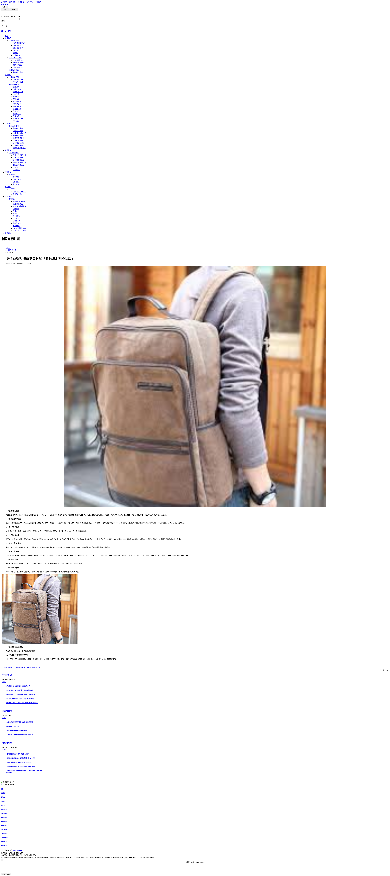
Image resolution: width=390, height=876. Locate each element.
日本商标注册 (18, 145)
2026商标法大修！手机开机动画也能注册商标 (19, 690)
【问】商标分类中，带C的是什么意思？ (18, 754)
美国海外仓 (17, 223)
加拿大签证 (17, 179)
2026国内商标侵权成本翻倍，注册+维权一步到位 (20, 698)
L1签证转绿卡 (18, 48)
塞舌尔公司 (17, 104)
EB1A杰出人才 (18, 60)
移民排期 (21, 2)
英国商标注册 (18, 140)
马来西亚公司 (18, 118)
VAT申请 (16, 209)
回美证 (15, 53)
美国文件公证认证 (19, 155)
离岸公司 (8, 75)
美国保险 (16, 226)
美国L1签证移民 (15, 41)
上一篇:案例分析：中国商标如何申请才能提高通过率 (21, 667)
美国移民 (8, 38)
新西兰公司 (17, 109)
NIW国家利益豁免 (19, 62)
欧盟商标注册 (18, 136)
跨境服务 (8, 196)
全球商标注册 (14, 126)
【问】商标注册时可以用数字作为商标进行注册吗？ (21, 766)
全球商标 (8, 123)
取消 (5, 9)
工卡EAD (16, 55)
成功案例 (7, 711)
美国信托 (16, 211)
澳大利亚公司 (18, 92)
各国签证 (12, 175)
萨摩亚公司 (17, 114)
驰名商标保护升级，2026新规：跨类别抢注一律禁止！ (22, 703)
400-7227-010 (17, 850)
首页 (6, 36)
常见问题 (7, 743)
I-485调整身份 (18, 67)
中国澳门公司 (18, 82)
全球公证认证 (14, 153)
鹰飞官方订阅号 (8, 784)
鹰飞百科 (8, 233)
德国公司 (16, 111)
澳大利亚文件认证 (19, 162)
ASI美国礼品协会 (19, 201)
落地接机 (16, 216)
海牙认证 (8, 150)
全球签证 (8, 172)
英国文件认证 (18, 157)
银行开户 (12, 189)
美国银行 (8, 187)
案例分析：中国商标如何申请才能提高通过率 (19, 734)
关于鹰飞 (4, 2)
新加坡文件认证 (18, 160)
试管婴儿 (16, 218)
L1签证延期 (17, 45)
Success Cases (7, 715)
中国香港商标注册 (19, 133)
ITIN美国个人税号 (19, 231)
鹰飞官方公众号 (8, 782)
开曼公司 (16, 97)
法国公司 (16, 121)
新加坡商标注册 (18, 143)
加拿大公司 (17, 89)
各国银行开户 (18, 194)
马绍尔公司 (17, 106)
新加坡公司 (17, 101)
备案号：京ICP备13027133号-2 (47, 855)
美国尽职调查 (18, 204)
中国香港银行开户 (19, 192)
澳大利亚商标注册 (19, 148)
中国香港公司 (18, 79)
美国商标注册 (18, 128)
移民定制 (12, 2)
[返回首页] (2, 13)
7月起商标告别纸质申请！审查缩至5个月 (18, 686)
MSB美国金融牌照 (19, 206)
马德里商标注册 (18, 138)
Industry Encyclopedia (9, 747)
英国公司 (16, 99)
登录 (2, 4)
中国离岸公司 (14, 77)
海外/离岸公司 (14, 84)
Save (8, 874)
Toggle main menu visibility (12, 26)
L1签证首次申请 (19, 43)
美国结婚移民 (14, 70)
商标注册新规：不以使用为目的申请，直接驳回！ (20, 694)
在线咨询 (29, 2)
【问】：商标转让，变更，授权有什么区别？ (19, 762)
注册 (6, 4)
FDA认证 (16, 170)
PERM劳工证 (17, 65)
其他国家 (16, 184)
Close (3, 874)
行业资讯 (38, 2)
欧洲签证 (16, 182)
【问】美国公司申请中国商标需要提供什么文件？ (20, 758)
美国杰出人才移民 (15, 58)
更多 (4, 682)
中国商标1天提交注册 (12, 726)
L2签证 (15, 50)
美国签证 (16, 177)
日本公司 (16, 116)
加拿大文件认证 (18, 165)
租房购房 (16, 213)
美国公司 (16, 87)
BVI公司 (16, 94)
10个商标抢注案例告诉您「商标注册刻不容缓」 (20, 722)
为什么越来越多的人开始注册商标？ (17, 730)
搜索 (3, 21)
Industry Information (9, 679)
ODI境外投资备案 (19, 228)
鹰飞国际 (6, 31)
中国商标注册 (18, 131)
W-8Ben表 (16, 221)
